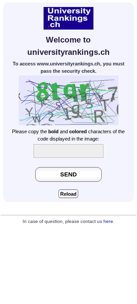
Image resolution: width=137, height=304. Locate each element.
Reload (68, 194)
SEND (68, 174)
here (108, 221)
